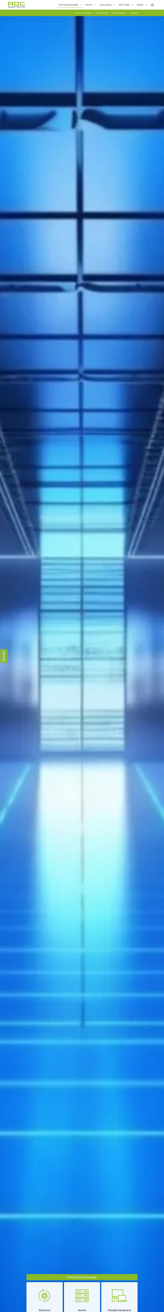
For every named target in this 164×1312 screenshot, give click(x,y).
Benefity (3, 656)
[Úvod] (152, 5)
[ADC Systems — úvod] (16, 5)
